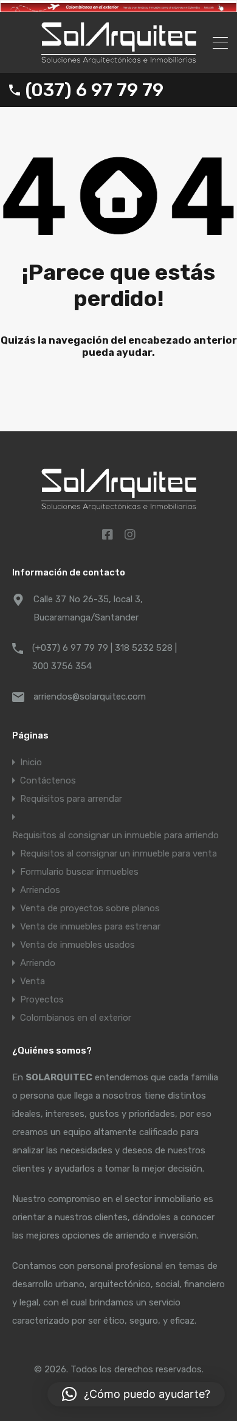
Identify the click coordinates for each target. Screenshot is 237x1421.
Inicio (31, 762)
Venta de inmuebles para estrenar (90, 926)
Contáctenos (48, 780)
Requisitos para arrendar (71, 798)
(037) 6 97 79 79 (94, 90)
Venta (32, 981)
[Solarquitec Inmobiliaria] (118, 58)
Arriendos (40, 889)
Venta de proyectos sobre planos (90, 908)
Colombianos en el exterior (75, 1017)
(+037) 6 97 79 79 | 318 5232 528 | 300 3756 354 (104, 657)
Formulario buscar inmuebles (79, 871)
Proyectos (42, 999)
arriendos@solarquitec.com (89, 696)
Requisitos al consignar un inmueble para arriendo (115, 835)
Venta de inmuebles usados (77, 944)
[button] (136, 1394)
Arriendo (37, 962)
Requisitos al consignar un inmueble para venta (118, 853)
